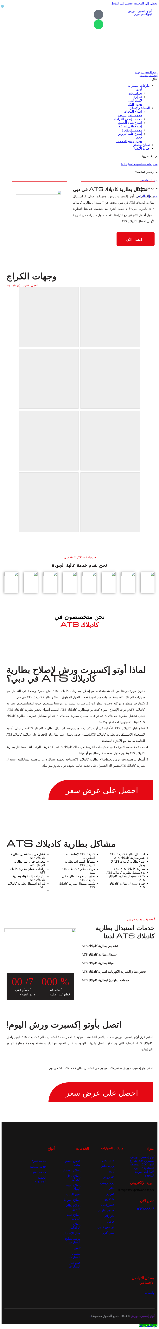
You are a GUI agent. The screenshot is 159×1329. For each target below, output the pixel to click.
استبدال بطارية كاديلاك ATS (99, 954)
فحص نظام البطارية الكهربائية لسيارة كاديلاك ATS (114, 971)
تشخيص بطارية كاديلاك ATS (100, 946)
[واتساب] (98, 24)
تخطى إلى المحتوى (145, 3)
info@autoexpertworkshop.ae (139, 164)
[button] (118, 946)
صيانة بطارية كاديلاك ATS (98, 963)
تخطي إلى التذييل (122, 3)
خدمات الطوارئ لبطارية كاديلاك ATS (105, 980)
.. (90, 1316)
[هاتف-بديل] (98, 14)
